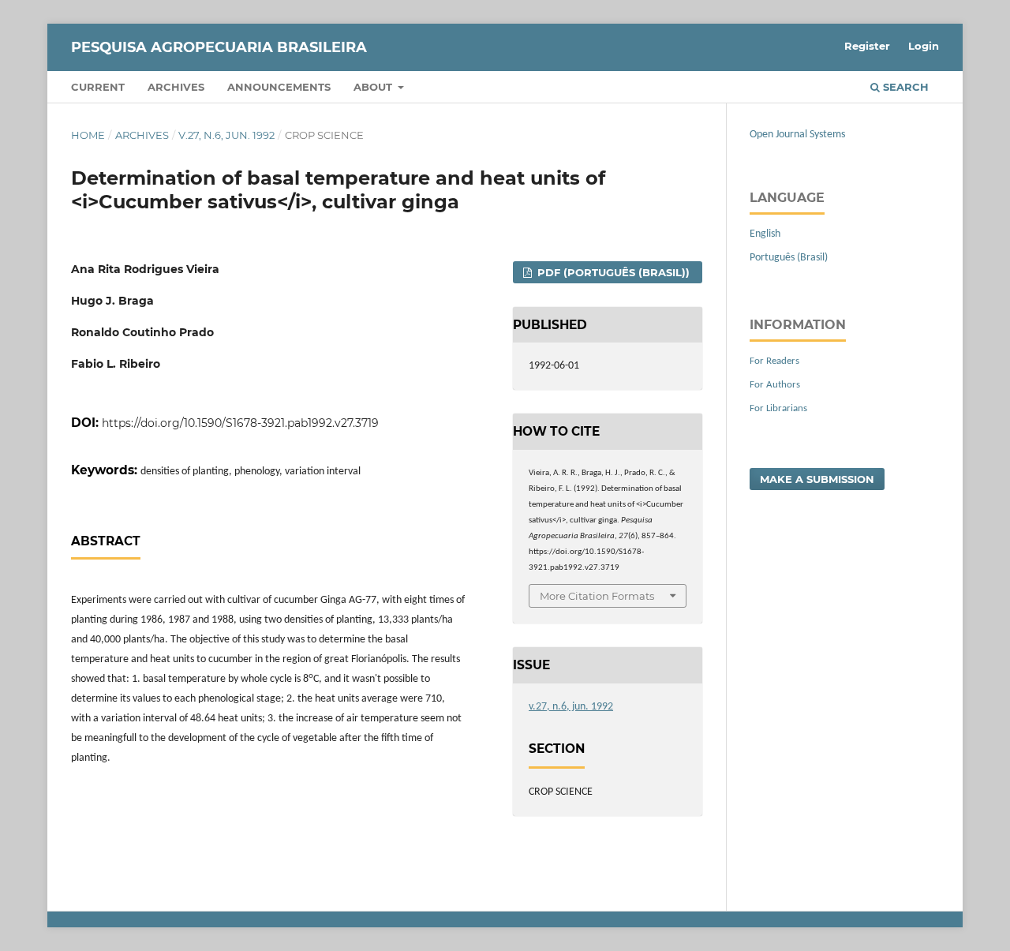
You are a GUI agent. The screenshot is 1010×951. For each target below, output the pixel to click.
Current (98, 86)
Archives (176, 86)
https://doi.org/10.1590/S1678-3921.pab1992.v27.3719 (240, 423)
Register (867, 45)
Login (923, 45)
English (765, 234)
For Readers (774, 361)
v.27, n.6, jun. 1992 (226, 135)
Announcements (279, 86)
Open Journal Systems (797, 134)
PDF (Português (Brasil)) (612, 272)
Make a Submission (817, 479)
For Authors (775, 385)
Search (904, 86)
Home (88, 135)
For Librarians (778, 408)
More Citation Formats (597, 596)
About (374, 86)
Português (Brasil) (789, 258)
